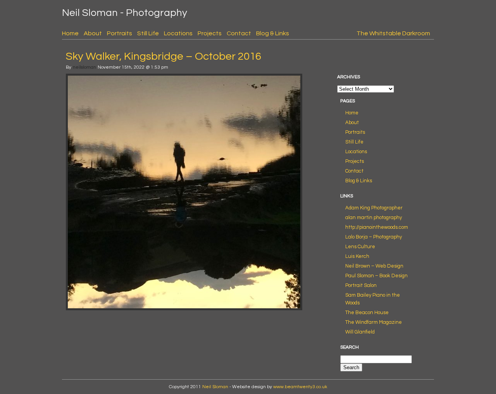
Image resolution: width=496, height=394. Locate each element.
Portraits (119, 33)
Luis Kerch (357, 256)
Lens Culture (360, 246)
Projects (210, 33)
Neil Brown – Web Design (374, 266)
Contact (239, 33)
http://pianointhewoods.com (376, 227)
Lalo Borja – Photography (373, 237)
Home (70, 33)
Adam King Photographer (374, 208)
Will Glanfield (360, 332)
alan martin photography (373, 217)
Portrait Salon (361, 285)
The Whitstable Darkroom (393, 33)
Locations (178, 33)
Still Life (148, 33)
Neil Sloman (215, 386)
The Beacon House (367, 312)
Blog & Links (272, 33)
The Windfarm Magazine (373, 322)
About (93, 33)
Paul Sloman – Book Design (376, 275)
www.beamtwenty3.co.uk (300, 386)
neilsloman (84, 67)
